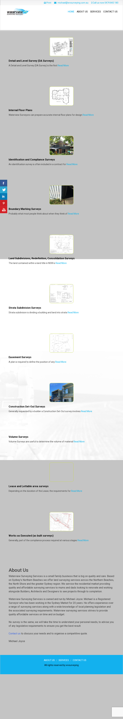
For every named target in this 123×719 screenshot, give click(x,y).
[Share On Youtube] (3, 210)
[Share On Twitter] (3, 189)
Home (71, 11)
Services (95, 11)
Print (48, 2)
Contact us (110, 11)
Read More (63, 110)
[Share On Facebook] (3, 183)
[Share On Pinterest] (3, 203)
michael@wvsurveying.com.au (73, 2)
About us (82, 11)
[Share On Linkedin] (3, 196)
